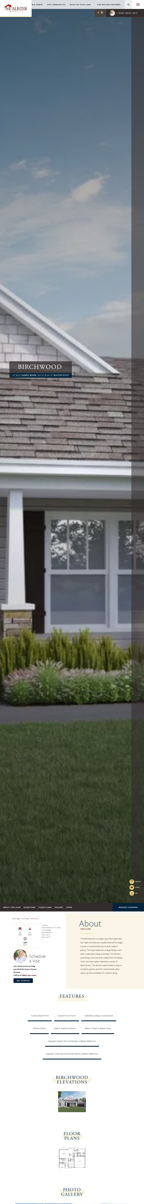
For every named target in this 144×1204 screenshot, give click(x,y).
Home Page (16, 918)
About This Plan (12, 907)
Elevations (29, 907)
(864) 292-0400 (29, 975)
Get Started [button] (23, 980)
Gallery (59, 907)
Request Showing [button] (128, 907)
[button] (125, 13)
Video (69, 907)
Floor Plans (45, 907)
